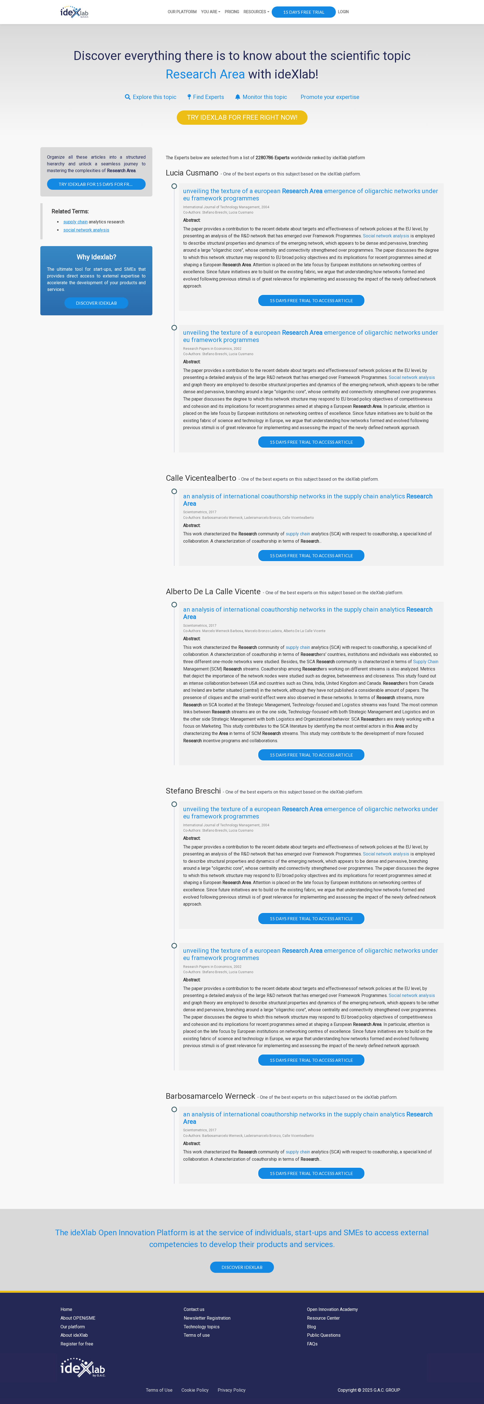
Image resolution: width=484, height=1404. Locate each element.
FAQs (312, 1344)
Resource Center (323, 1318)
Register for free (77, 1344)
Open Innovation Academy (332, 1309)
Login (343, 12)
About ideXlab (74, 1335)
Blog (311, 1326)
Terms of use (197, 1335)
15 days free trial (304, 12)
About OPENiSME (78, 1318)
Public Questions (324, 1335)
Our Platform (182, 12)
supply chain (75, 222)
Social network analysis (386, 236)
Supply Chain (425, 661)
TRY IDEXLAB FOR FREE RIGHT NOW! (242, 117)
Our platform (73, 1326)
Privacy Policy (232, 1390)
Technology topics (202, 1326)
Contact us (194, 1309)
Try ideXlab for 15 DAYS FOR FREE (96, 184)
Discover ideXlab (96, 303)
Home (66, 1309)
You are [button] (209, 12)
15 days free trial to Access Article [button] (311, 300)
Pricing (232, 12)
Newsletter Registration (207, 1318)
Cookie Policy (195, 1390)
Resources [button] (255, 12)
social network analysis (86, 230)
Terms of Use (159, 1390)
